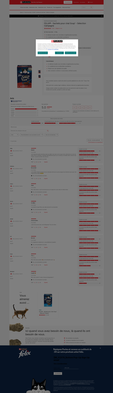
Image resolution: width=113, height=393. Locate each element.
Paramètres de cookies (42, 52)
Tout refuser (59, 52)
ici (46, 48)
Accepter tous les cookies (71, 52)
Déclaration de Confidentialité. (53, 49)
